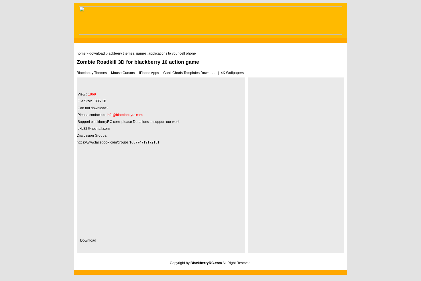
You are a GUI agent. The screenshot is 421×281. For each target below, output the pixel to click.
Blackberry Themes (92, 73)
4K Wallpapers (232, 73)
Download (88, 240)
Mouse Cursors (123, 73)
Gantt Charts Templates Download (190, 73)
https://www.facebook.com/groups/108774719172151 (118, 142)
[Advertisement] (161, 193)
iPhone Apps (149, 73)
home (81, 53)
